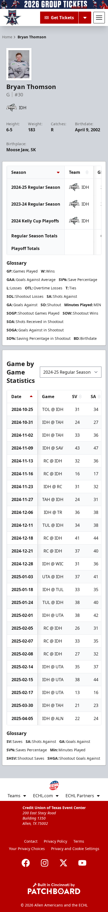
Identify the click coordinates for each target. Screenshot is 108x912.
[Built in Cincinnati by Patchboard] (54, 888)
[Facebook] (25, 863)
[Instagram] (44, 863)
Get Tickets (62, 17)
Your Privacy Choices (27, 848)
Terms (78, 841)
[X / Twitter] (63, 863)
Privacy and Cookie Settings (75, 848)
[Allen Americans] (12, 17)
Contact (30, 841)
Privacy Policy (55, 841)
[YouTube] (82, 863)
